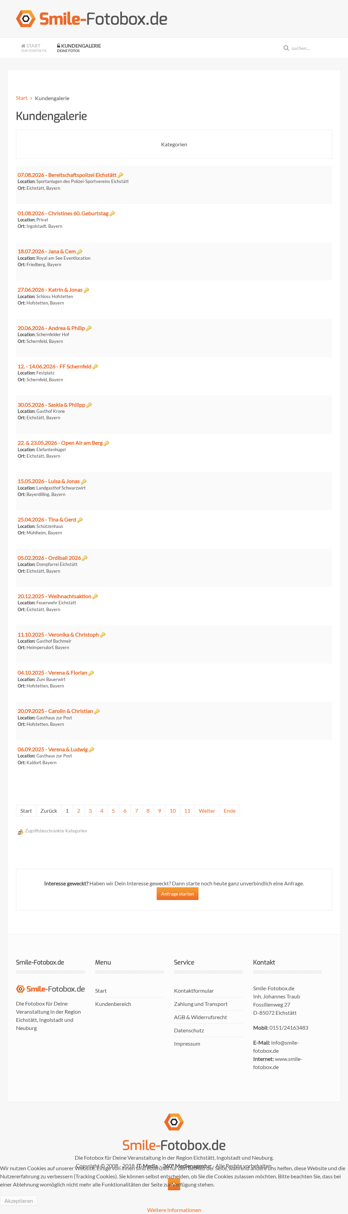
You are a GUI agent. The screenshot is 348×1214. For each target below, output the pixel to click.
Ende (230, 810)
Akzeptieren (18, 1200)
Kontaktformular (194, 990)
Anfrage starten (177, 894)
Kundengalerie (79, 48)
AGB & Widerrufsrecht (200, 1017)
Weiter (207, 810)
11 (187, 810)
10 (173, 810)
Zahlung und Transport (201, 1003)
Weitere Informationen (174, 1210)
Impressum (187, 1043)
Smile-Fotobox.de (273, 988)
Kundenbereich (113, 1003)
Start (34, 48)
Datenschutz (189, 1030)
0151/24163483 (288, 1027)
